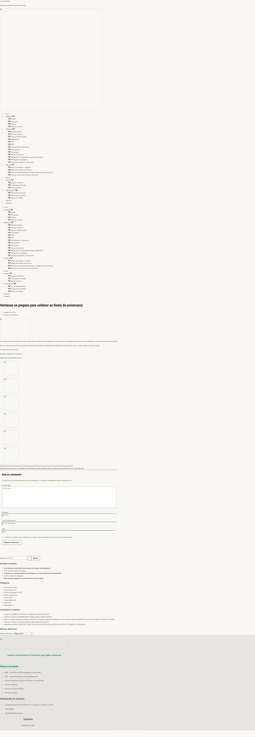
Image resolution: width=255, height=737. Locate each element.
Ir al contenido (5, 1)
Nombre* (5, 512)
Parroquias (14, 122)
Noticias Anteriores (6, 634)
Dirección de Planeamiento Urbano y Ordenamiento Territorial (32, 172)
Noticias (8, 201)
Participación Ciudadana (19, 160)
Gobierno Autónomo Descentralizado (13, 5)
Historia (13, 124)
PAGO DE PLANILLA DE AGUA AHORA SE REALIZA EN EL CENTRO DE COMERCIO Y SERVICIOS (52, 624)
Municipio (9, 129)
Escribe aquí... (6, 485)
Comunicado (8, 587)
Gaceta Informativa (17, 155)
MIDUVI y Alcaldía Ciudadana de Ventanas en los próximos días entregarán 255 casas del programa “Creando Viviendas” (73, 619)
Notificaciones (9, 595)
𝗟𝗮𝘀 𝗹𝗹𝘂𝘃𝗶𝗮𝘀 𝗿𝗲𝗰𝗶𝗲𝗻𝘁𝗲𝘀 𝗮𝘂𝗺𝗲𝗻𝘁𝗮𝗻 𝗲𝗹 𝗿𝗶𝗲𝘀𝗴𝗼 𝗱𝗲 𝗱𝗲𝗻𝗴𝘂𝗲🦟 (27, 568)
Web (3, 529)
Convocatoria (8, 590)
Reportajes (8, 605)
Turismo (8, 180)
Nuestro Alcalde (16, 132)
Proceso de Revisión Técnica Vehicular (24, 175)
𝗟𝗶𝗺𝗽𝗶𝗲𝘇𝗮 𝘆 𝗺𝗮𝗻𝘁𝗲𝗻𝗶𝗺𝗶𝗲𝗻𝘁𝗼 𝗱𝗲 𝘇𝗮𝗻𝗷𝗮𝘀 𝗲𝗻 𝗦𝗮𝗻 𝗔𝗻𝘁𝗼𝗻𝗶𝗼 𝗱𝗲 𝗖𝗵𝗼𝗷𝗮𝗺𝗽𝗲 (32, 573)
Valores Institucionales (19, 137)
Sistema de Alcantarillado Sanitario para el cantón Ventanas (31, 617)
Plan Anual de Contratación (20, 147)
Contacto (9, 203)
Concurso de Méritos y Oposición (22, 162)
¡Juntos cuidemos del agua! (13, 576)
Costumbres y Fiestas (18, 185)
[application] (13, 116)
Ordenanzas (15, 139)
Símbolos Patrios (17, 127)
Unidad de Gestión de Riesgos (21, 170)
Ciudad (13, 119)
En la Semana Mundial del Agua (15, 571)
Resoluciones (15, 150)
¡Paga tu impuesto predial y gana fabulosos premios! (30, 622)
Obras (8, 178)
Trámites (9, 165)
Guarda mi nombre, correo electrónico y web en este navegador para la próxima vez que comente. (39, 537)
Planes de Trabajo (17, 198)
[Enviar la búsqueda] (29, 558)
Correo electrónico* (9, 521)
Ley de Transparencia (18, 193)
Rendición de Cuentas (18, 195)
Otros (6, 603)
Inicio (7, 114)
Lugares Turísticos (17, 183)
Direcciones (15, 152)
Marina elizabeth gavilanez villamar (16, 619)
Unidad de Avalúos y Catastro (21, 167)
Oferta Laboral (9, 600)
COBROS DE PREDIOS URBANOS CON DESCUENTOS (30, 614)
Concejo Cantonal (17, 134)
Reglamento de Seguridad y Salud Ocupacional (27, 157)
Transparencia (10, 190)
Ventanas (9, 116)
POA (12, 144)
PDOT (13, 142)
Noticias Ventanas (10, 592)
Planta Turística (16, 188)
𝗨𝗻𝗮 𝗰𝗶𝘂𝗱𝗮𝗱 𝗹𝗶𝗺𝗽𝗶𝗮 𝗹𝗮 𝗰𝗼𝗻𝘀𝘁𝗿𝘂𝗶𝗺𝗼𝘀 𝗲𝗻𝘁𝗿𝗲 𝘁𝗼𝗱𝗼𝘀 (24, 578)
